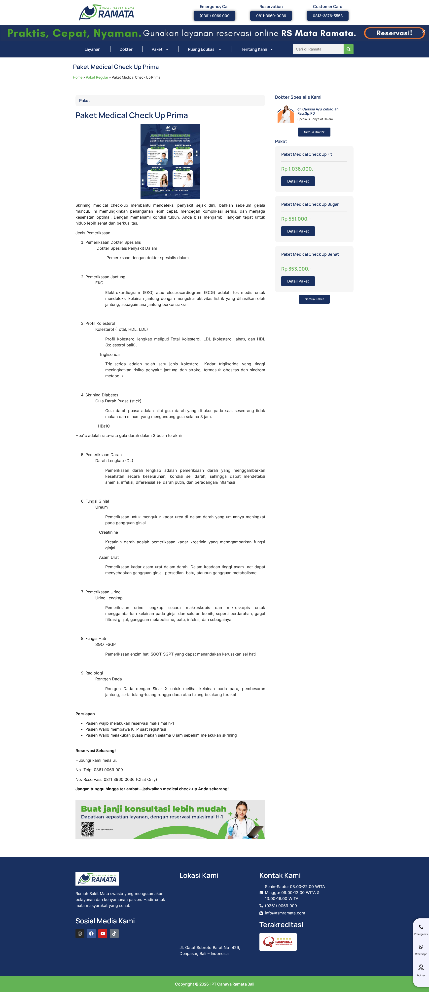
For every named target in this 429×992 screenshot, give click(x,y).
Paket (157, 49)
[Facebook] (91, 933)
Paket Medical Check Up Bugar (310, 204)
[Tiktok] (114, 933)
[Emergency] (421, 927)
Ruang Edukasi (201, 49)
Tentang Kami (254, 49)
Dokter (126, 49)
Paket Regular (97, 77)
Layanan (93, 49)
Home (77, 77)
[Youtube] (102, 933)
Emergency (421, 934)
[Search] (349, 49)
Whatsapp (421, 954)
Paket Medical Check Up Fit (306, 154)
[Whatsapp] (421, 947)
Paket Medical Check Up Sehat (310, 254)
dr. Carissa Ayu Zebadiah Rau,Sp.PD (318, 111)
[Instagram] (79, 933)
